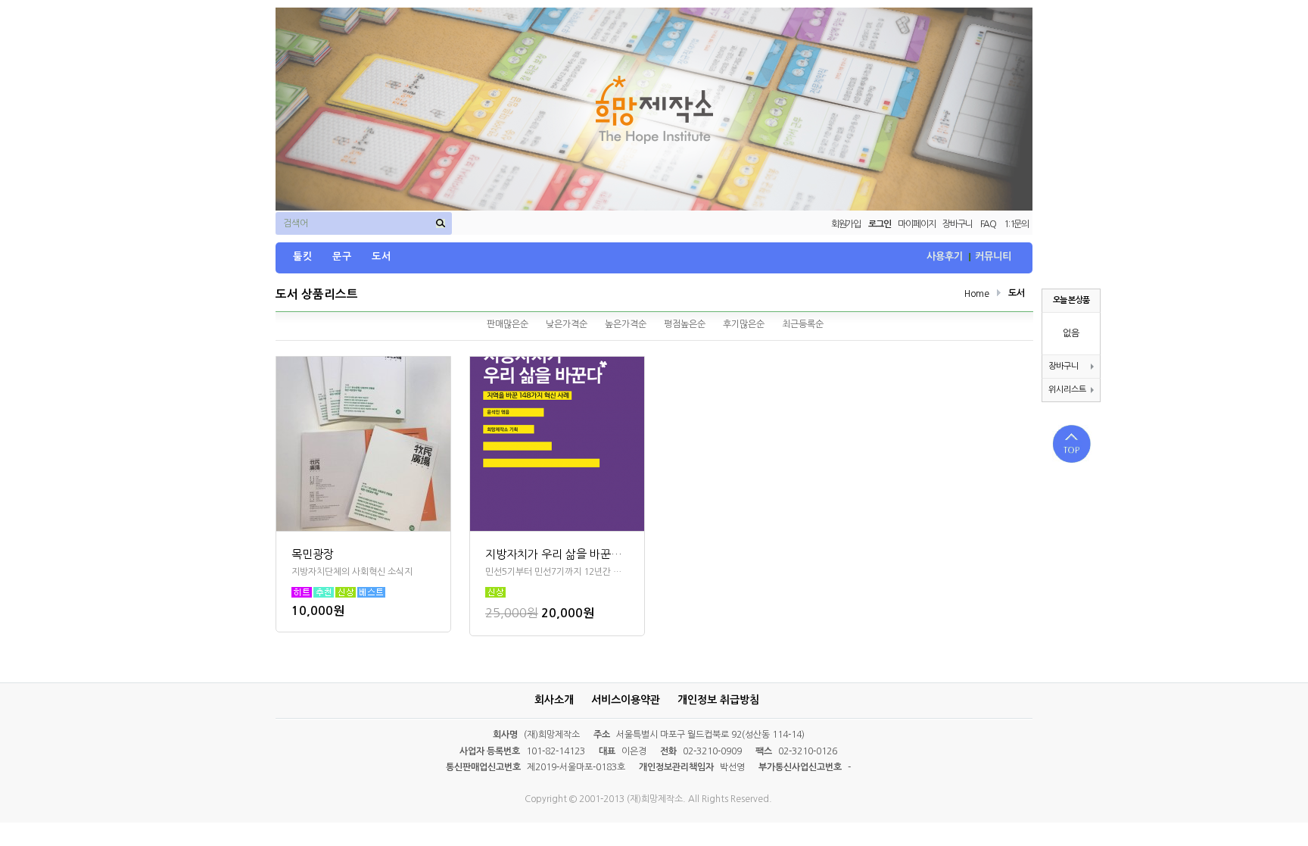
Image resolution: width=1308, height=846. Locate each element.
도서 (381, 256)
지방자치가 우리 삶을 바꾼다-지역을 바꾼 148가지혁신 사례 (557, 554)
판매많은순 (507, 324)
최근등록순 (803, 324)
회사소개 (554, 700)
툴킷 (303, 256)
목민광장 (312, 554)
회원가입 (846, 224)
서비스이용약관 (625, 700)
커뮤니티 (993, 256)
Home (976, 293)
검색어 (295, 223)
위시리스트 (1067, 390)
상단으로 (1072, 444)
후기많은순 (744, 324)
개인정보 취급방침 (718, 700)
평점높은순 (684, 324)
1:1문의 (1016, 224)
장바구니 (957, 224)
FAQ (988, 224)
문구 (342, 256)
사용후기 (944, 256)
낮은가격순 (566, 324)
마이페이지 (916, 224)
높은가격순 (625, 324)
